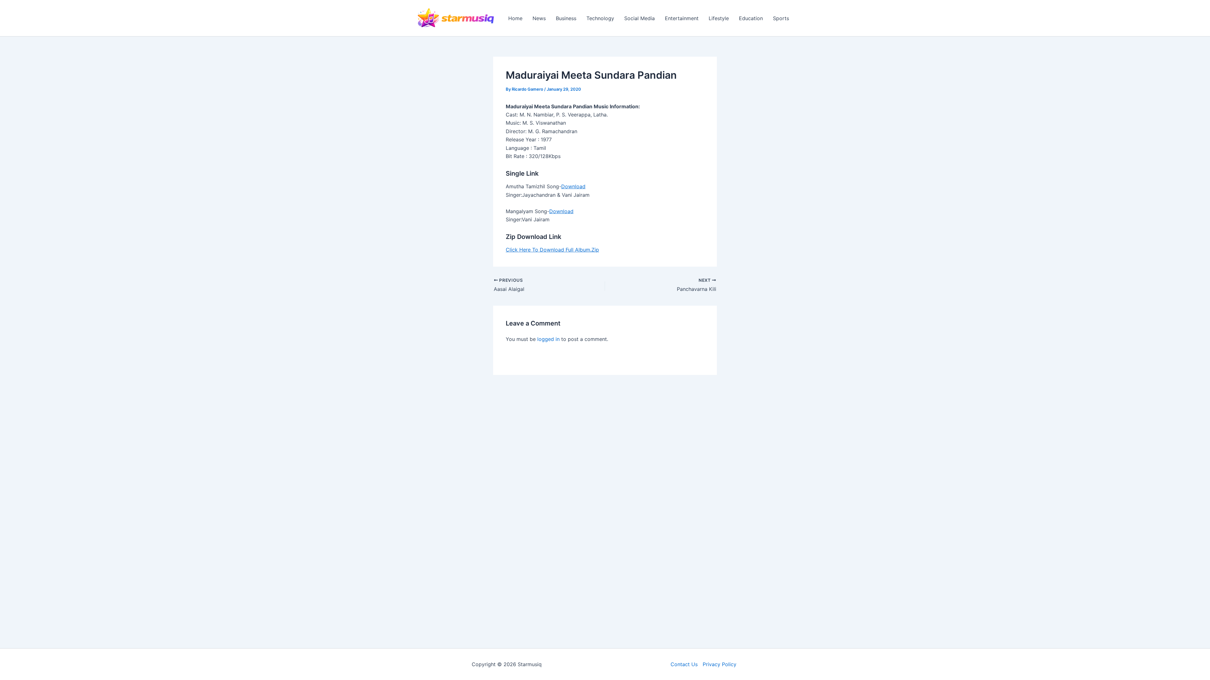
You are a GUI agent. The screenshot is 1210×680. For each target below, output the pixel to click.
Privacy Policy (719, 664)
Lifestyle (719, 18)
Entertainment (682, 18)
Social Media (639, 18)
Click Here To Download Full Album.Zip (552, 249)
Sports (781, 18)
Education (751, 18)
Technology (600, 18)
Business (566, 18)
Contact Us (684, 664)
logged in (548, 339)
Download (573, 186)
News (539, 18)
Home (515, 18)
